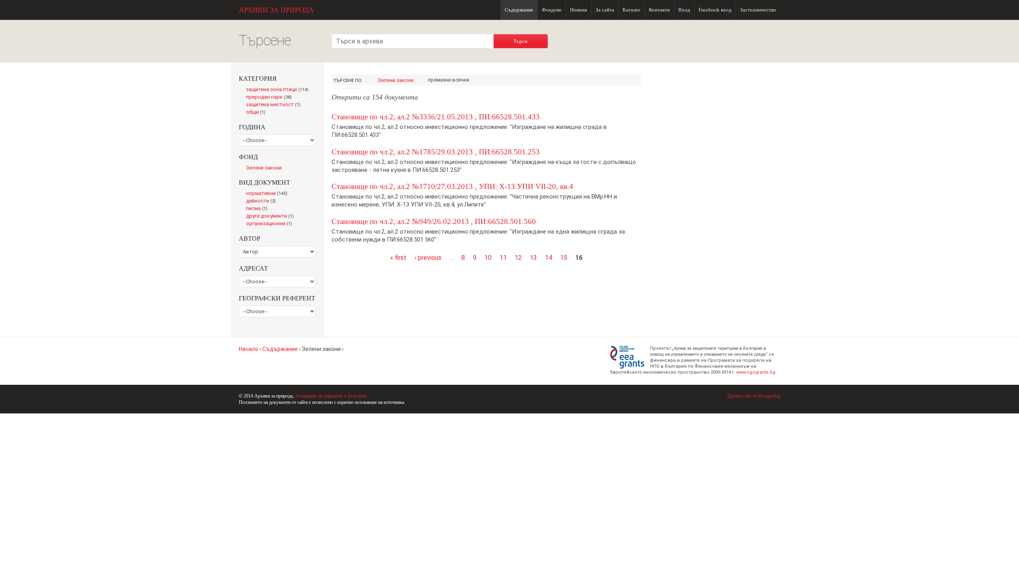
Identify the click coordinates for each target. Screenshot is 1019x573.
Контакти (659, 10)
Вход (684, 10)
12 (518, 257)
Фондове (552, 10)
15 (563, 257)
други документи (271, 216)
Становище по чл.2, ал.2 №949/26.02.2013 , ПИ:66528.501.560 (434, 221)
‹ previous (427, 257)
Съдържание (519, 10)
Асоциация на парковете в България (331, 396)
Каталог (631, 10)
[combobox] (413, 41)
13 (533, 257)
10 (488, 257)
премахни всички (448, 80)
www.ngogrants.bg (755, 372)
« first (398, 257)
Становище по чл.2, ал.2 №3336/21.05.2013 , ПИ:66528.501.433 (436, 117)
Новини (578, 10)
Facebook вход (715, 10)
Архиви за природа (276, 10)
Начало (248, 349)
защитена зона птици (279, 90)
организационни (270, 224)
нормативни (268, 193)
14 (548, 257)
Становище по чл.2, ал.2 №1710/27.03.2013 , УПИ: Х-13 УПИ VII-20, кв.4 (452, 186)
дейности (262, 201)
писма (258, 208)
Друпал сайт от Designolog (753, 396)
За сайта (604, 10)
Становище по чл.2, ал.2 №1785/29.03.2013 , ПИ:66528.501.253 (436, 152)
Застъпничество (758, 10)
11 (503, 257)
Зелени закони (396, 80)
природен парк (270, 97)
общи (257, 112)
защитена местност (275, 105)
